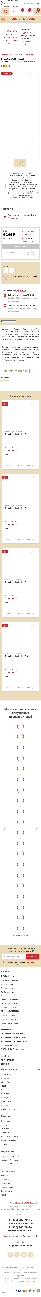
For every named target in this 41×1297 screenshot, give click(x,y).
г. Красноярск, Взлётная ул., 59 (24, 1202)
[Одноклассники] (5, 66)
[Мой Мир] (9, 66)
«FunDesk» (5, 1094)
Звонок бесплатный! (20, 1223)
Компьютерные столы (9, 1023)
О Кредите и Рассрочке (10, 1156)
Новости (4, 1125)
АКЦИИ (4, 1195)
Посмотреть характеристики (15, 371)
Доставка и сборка (8, 1140)
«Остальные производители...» (13, 1109)
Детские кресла (7, 988)
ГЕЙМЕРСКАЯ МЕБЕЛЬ (10, 1011)
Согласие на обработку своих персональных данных (18, 963)
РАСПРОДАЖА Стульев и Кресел (13, 1037)
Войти (37, 3)
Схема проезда (20, 1214)
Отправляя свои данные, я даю (18, 963)
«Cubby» (4, 1097)
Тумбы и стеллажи (8, 992)
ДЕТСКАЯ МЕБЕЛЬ (8, 976)
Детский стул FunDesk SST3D (16, 656)
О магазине (5, 1121)
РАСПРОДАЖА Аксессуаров (11, 1045)
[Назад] (4, 827)
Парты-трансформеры (10, 980)
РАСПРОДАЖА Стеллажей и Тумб (14, 1041)
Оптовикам (5, 1133)
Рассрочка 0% (6, 1164)
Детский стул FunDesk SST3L (16, 508)
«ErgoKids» (5, 1074)
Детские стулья (7, 984)
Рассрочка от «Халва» (10, 1168)
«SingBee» (5, 1090)
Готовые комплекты (9, 1003)
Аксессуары (5, 996)
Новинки (5, 1056)
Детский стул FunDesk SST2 (16, 582)
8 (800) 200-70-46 (20, 1220)
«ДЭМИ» (4, 1086)
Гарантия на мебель (9, 1171)
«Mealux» (5, 1078)
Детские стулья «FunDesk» (14, 432)
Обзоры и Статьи (7, 1179)
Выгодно (5, 1064)
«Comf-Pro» (5, 1082)
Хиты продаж (7, 1060)
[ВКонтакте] (2, 66)
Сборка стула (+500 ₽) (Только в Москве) (21, 276)
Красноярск (29, 3)
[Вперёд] (36, 827)
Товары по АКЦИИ (8, 1007)
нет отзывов (30, 61)
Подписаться (32, 957)
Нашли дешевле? (28, 241)
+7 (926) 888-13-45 (20, 1245)
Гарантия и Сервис (11, 6)
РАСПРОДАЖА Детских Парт (12, 1033)
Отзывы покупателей (9, 1183)
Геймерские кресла (8, 1019)
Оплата (7, 3)
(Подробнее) (13, 218)
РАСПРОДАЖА (7, 1029)
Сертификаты (6, 1191)
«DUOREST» (6, 1101)
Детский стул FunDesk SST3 (16, 434)
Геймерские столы (8, 1015)
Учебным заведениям (9, 1136)
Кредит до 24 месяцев (10, 1160)
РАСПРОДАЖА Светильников (12, 1049)
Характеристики (24, 465)
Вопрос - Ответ (7, 1187)
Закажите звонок (11, 1236)
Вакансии (5, 1129)
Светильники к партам (10, 1000)
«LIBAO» (4, 1105)
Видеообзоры (6, 1175)
